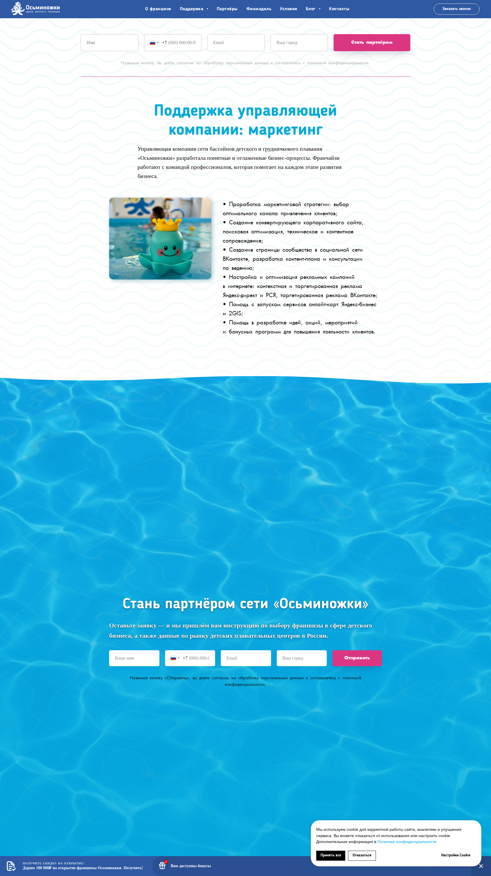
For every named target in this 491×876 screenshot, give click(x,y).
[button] (457, 9)
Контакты (339, 9)
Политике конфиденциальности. (407, 841)
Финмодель (259, 9)
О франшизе (158, 9)
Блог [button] (311, 9)
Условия (288, 9)
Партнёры (227, 9)
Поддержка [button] (192, 9)
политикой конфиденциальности (338, 63)
